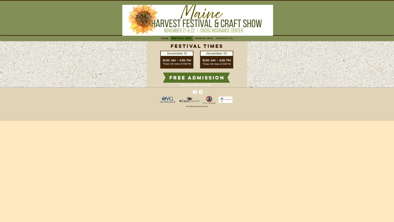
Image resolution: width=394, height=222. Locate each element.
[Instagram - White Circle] (201, 92)
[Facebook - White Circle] (195, 92)
